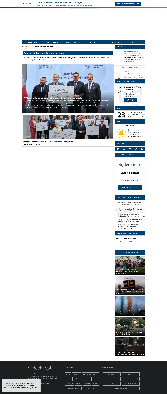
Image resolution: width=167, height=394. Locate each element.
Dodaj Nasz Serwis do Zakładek (128, 4)
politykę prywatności (30, 388)
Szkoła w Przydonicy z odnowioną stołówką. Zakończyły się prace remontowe (131, 215)
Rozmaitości (135, 42)
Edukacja (87, 384)
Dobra (95, 384)
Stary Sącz (69, 384)
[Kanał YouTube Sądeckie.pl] (130, 149)
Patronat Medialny (121, 388)
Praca (112, 384)
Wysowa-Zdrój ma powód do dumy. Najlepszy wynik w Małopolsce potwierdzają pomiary (129, 226)
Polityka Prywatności (131, 379)
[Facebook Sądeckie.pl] (118, 149)
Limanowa (76, 374)
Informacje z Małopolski (52, 42)
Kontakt (130, 100)
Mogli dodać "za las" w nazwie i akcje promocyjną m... (130, 241)
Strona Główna (26, 46)
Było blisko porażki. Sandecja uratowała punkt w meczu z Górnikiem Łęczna (130, 210)
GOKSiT (86, 379)
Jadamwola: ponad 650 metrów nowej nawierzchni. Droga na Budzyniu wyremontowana (130, 204)
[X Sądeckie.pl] (124, 149)
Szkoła (78, 384)
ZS (95, 379)
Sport (69, 379)
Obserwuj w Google (130, 187)
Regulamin (111, 374)
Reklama (112, 379)
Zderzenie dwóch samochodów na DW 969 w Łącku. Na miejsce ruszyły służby (131, 220)
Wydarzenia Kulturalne (73, 42)
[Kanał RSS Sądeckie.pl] (142, 149)
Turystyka (90, 388)
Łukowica (78, 379)
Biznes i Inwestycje (94, 42)
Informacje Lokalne (31, 42)
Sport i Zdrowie (114, 42)
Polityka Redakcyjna (130, 384)
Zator (68, 374)
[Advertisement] (83, 25)
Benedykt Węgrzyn (73, 388)
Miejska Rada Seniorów (90, 374)
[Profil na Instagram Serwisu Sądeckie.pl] (136, 149)
